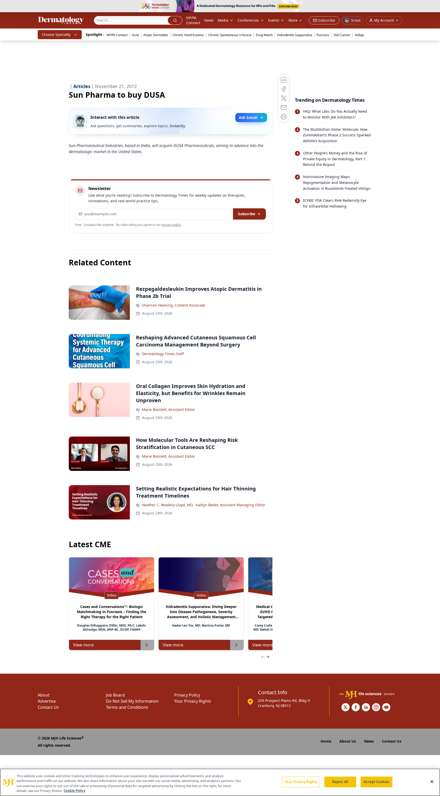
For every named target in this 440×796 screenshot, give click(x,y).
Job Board (115, 695)
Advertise (47, 701)
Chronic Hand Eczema (188, 35)
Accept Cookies (376, 781)
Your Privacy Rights (192, 701)
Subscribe (246, 213)
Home (326, 741)
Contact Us (48, 707)
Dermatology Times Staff (163, 353)
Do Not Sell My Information (132, 701)
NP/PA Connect (193, 20)
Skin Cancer (342, 35)
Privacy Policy (187, 695)
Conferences (248, 20)
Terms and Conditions (127, 707)
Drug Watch (264, 35)
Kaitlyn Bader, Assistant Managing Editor (230, 504)
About (43, 695)
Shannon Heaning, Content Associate (173, 305)
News (209, 20)
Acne (135, 35)
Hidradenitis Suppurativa (294, 35)
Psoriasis (323, 35)
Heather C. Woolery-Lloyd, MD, (168, 504)
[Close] (431, 781)
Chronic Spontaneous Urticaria (230, 35)
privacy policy (171, 225)
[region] (220, 782)
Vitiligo (359, 35)
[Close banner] (433, 6)
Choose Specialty (56, 34)
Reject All (340, 781)
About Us (347, 741)
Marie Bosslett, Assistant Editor (168, 409)
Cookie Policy (74, 790)
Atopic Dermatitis (155, 35)
